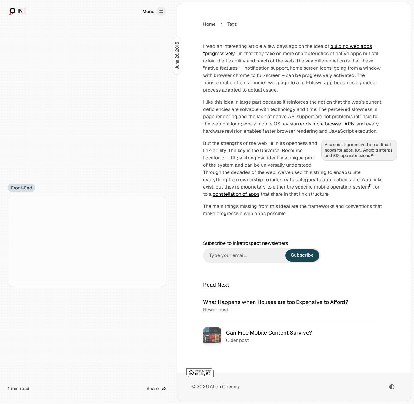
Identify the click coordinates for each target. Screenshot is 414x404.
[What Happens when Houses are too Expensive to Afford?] (294, 306)
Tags (232, 24)
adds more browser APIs (327, 124)
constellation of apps (236, 194)
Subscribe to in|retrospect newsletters (245, 243)
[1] (371, 185)
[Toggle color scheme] (392, 387)
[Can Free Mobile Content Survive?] (294, 336)
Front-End (21, 188)
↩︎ (372, 155)
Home (209, 24)
